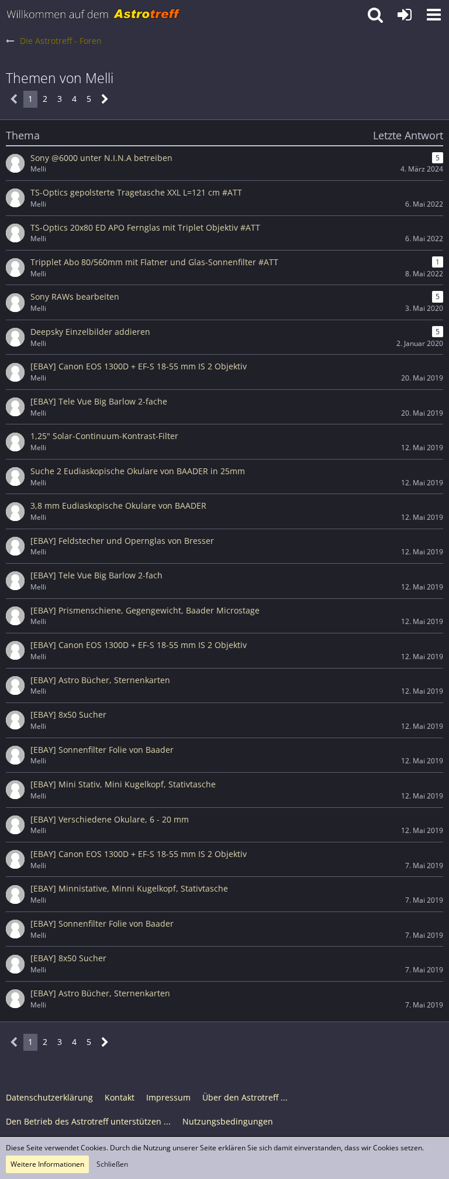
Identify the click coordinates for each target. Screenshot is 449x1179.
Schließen (112, 1164)
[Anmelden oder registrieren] (404, 14)
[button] (433, 14)
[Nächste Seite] (104, 99)
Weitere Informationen (47, 1164)
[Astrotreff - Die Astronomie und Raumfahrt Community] (94, 14)
